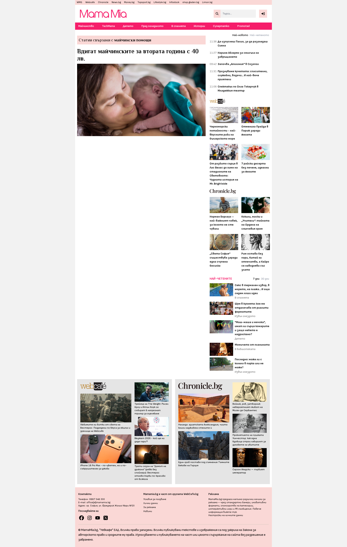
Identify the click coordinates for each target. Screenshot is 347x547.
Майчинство (86, 26)
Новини (147, 511)
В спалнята (178, 26)
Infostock (174, 2)
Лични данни (150, 503)
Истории (199, 26)
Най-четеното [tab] (259, 35)
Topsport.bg (144, 2)
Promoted (243, 26)
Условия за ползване (154, 499)
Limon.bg (207, 2)
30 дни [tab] (265, 278)
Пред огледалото (152, 26)
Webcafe (90, 2)
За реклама (149, 507)
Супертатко (221, 26)
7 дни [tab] (256, 278)
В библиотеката (245, 349)
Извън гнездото (245, 316)
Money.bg (129, 2)
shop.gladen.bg (191, 2)
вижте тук (230, 512)
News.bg (116, 2)
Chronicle (103, 2)
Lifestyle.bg (160, 2)
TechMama (108, 26)
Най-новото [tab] (240, 35)
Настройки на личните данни (225, 515)
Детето (128, 26)
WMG (79, 2)
